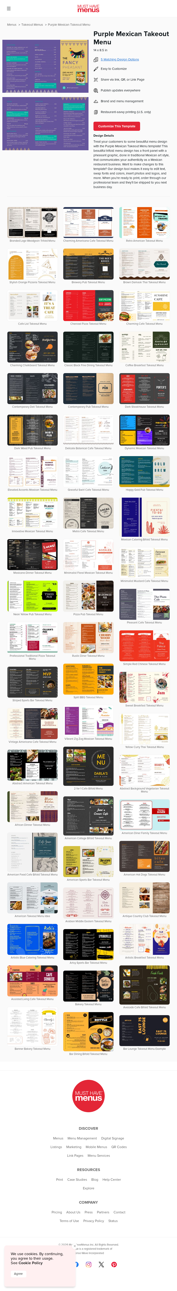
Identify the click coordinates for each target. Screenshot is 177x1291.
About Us (73, 1212)
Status (113, 1221)
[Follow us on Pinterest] (114, 1264)
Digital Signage (112, 1138)
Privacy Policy (93, 1221)
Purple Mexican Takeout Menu (69, 24)
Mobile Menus (96, 1147)
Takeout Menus (32, 24)
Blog (94, 1179)
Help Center (112, 1179)
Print (59, 1179)
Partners (103, 1212)
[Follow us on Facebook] (76, 1264)
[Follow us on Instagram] (88, 1264)
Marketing (73, 1147)
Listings (56, 1147)
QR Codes (119, 1147)
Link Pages (75, 1155)
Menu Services (99, 1155)
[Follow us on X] (101, 1264)
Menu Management (82, 1138)
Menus (12, 24)
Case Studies (77, 1179)
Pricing (57, 1212)
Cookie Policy (31, 1263)
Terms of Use (69, 1221)
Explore (88, 1188)
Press (89, 1212)
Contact (119, 1212)
